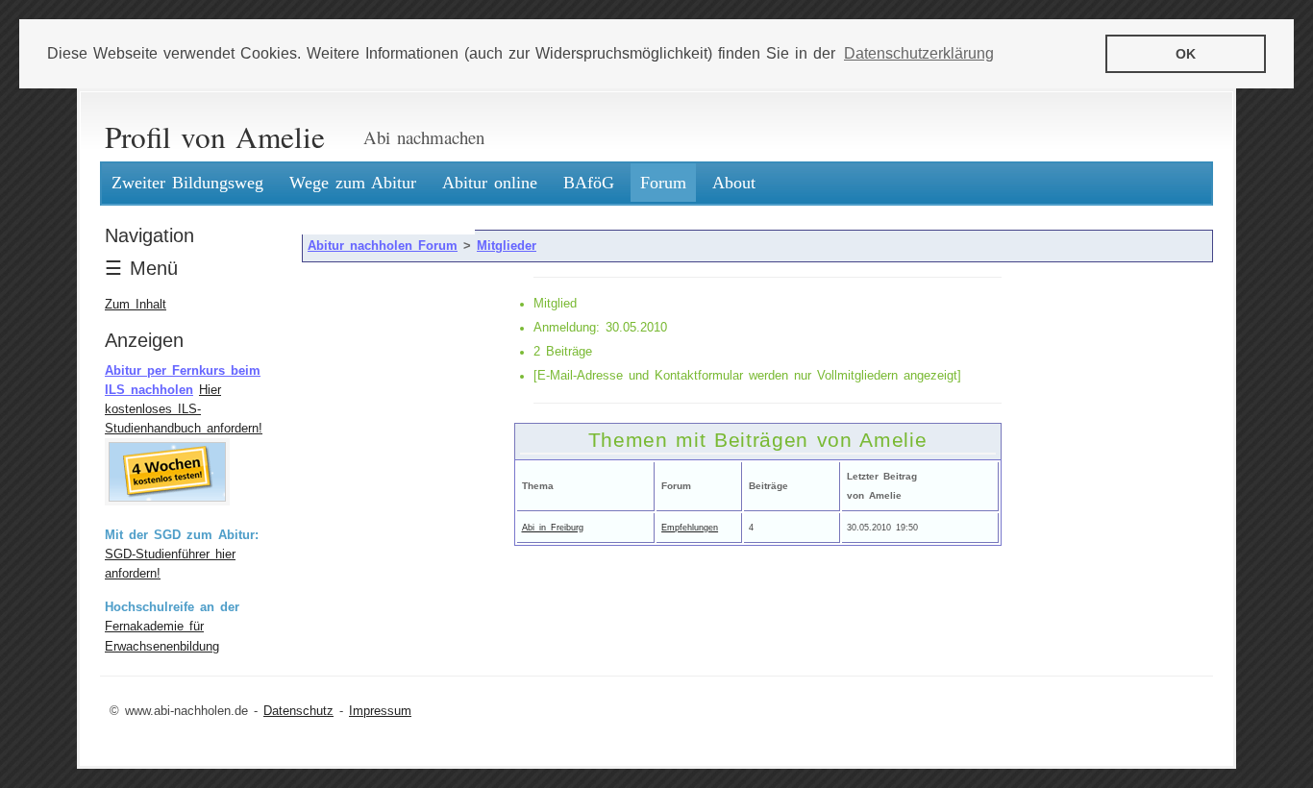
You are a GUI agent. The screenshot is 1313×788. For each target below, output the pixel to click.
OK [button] (1186, 54)
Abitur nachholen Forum (383, 246)
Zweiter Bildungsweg (187, 182)
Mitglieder (506, 246)
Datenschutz (298, 711)
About (734, 182)
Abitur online (489, 182)
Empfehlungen (689, 527)
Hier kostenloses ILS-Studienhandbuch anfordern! (183, 409)
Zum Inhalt (135, 304)
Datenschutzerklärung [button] (919, 53)
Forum (663, 182)
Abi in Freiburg (552, 527)
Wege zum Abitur (352, 182)
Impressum (380, 711)
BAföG (588, 182)
